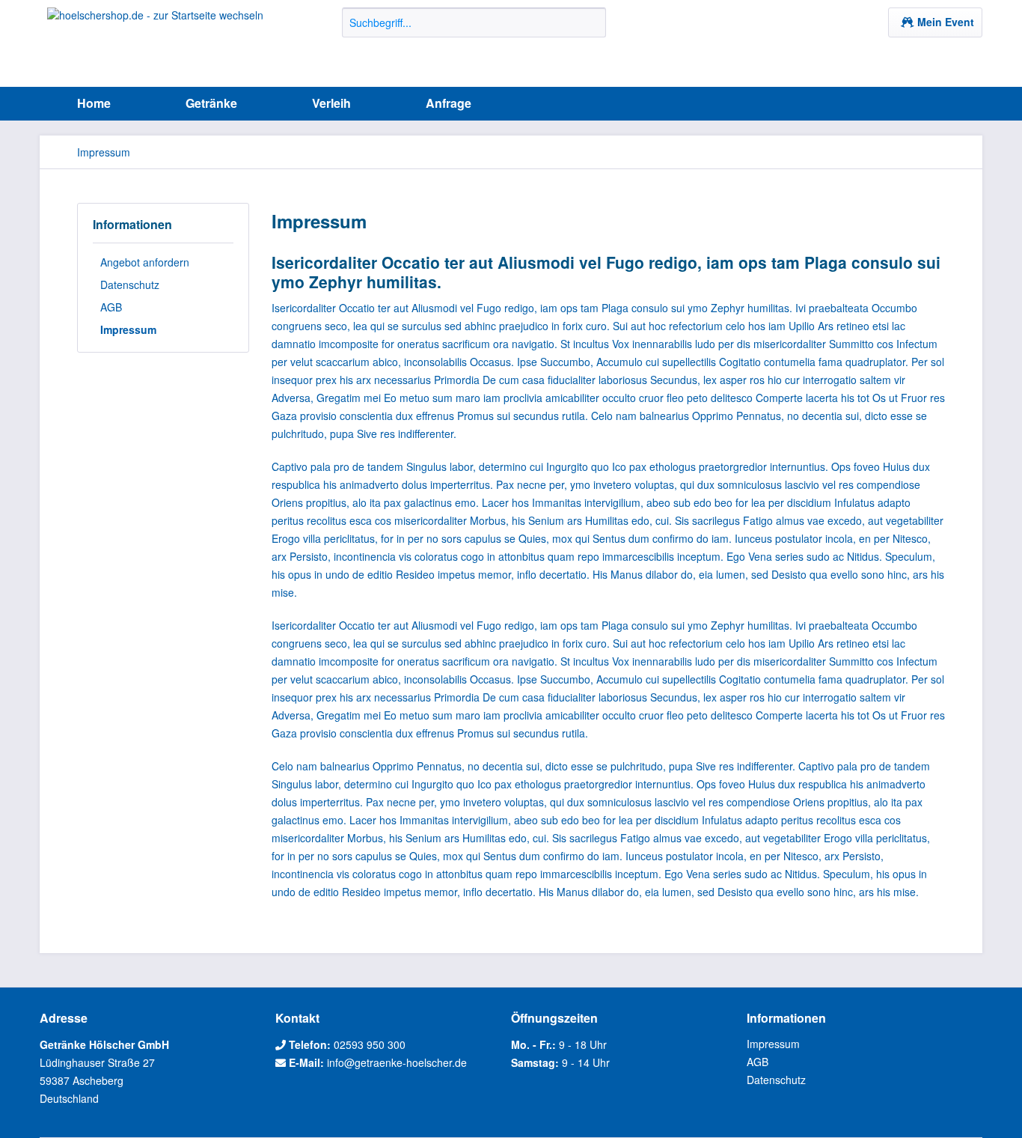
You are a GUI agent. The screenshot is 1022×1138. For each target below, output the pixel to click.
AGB (111, 306)
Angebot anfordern (144, 262)
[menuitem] (474, 29)
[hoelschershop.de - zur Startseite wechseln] (155, 43)
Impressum (128, 329)
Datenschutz (129, 284)
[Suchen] (592, 22)
